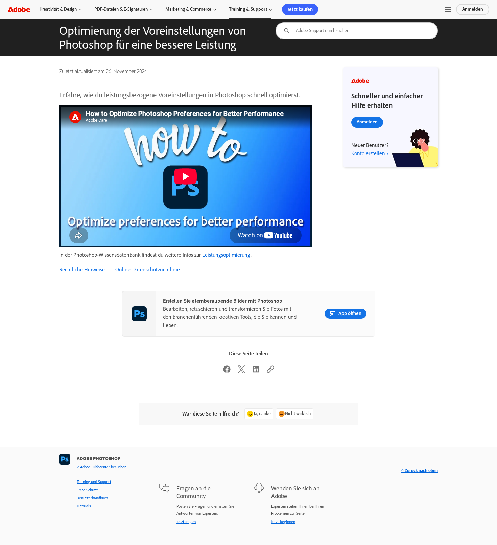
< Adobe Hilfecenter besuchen (101, 467)
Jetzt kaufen (300, 9)
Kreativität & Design (58, 9)
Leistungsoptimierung (226, 255)
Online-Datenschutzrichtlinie (147, 269)
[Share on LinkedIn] (256, 371)
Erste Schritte (88, 490)
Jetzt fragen (186, 521)
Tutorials (84, 506)
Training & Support (248, 9)
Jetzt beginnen (283, 521)
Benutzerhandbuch (92, 498)
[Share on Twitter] (241, 371)
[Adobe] (19, 9)
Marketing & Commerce (188, 9)
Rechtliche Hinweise (82, 269)
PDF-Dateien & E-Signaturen (121, 9)
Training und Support (94, 481)
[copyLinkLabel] (270, 371)
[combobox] (357, 30)
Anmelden (472, 9)
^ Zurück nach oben (419, 470)
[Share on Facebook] (227, 371)
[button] (448, 9)
